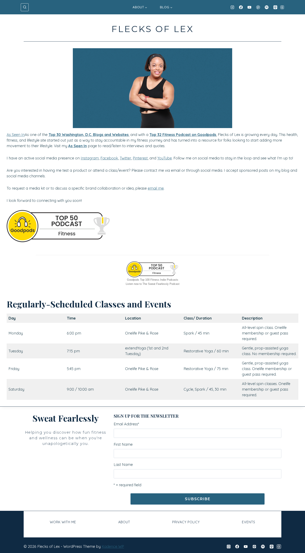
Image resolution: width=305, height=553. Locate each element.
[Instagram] (232, 7)
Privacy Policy (186, 522)
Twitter (125, 158)
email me (156, 188)
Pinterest (140, 158)
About (124, 522)
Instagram (90, 158)
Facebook (109, 158)
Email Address (126, 424)
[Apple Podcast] (275, 7)
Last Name (123, 464)
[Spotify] (266, 7)
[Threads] (282, 7)
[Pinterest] (258, 7)
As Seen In (16, 134)
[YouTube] (249, 7)
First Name (123, 444)
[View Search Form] (25, 7)
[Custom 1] (278, 546)
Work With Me (63, 522)
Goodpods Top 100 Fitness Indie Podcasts (152, 279)
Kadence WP (113, 546)
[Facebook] (241, 7)
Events (248, 522)
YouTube (164, 158)
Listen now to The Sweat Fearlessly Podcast (152, 283)
